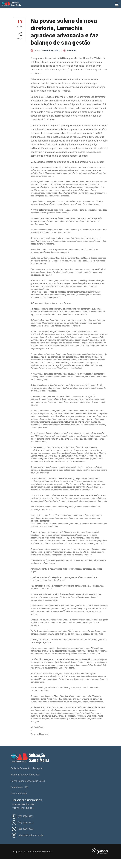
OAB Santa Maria (52, 50)
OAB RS (72, 50)
